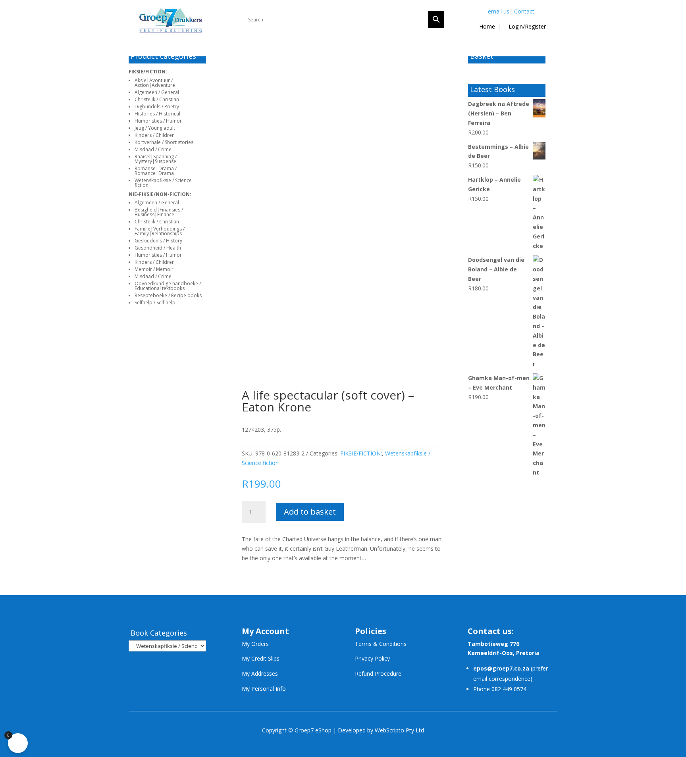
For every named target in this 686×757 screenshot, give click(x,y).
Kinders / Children (155, 135)
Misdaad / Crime (153, 149)
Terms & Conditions (381, 643)
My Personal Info (264, 688)
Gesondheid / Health (158, 247)
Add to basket (310, 511)
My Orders (255, 643)
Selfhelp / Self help (155, 302)
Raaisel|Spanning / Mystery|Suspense (156, 159)
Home (487, 26)
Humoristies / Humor (158, 120)
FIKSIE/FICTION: (148, 71)
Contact (524, 11)
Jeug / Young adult (155, 128)
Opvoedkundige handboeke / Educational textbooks (168, 286)
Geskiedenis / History (158, 240)
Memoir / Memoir (154, 269)
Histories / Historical (157, 113)
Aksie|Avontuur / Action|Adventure (155, 82)
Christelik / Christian (157, 99)
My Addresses (260, 673)
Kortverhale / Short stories (164, 142)
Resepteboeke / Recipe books (168, 295)
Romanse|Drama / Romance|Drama (156, 171)
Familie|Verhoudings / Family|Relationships (160, 231)
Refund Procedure (378, 673)
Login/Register (526, 26)
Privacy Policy (372, 658)
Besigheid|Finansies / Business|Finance (159, 212)
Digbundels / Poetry (157, 106)
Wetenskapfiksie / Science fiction (163, 182)
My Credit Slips (260, 658)
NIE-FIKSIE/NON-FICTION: (160, 194)
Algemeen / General (157, 92)
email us (498, 11)
